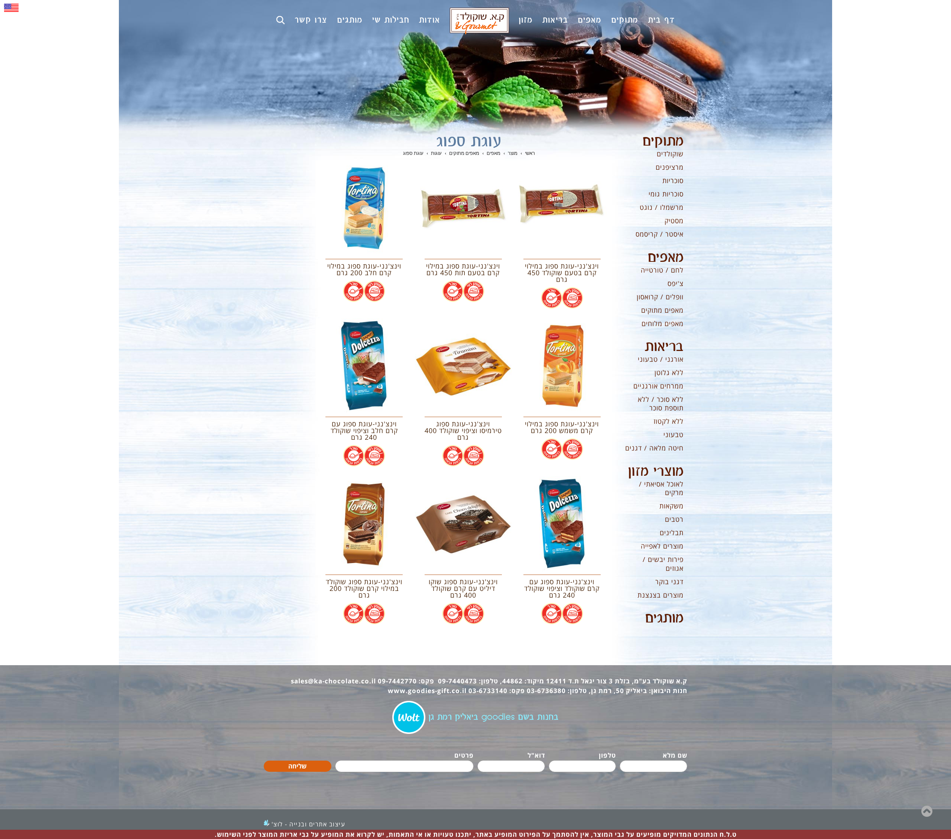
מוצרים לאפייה (662, 546)
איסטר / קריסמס (660, 234)
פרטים (464, 755)
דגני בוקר (669, 581)
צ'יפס (676, 283)
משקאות (671, 505)
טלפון (607, 755)
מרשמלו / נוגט (662, 207)
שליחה (297, 766)
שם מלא (675, 755)
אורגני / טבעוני (661, 359)
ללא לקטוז (668, 421)
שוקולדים (670, 153)
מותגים (664, 618)
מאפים (665, 257)
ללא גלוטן (669, 372)
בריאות (664, 346)
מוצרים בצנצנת (660, 595)
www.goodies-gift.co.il (427, 690)
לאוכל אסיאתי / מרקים (661, 488)
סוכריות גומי (666, 193)
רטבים (674, 519)
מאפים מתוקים (662, 310)
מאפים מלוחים (663, 323)
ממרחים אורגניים (658, 385)
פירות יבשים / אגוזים (663, 563)
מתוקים (663, 141)
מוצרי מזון (656, 471)
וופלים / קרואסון (660, 296)
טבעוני (673, 434)
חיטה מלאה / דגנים (654, 447)
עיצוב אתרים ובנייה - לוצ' (308, 824)
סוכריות (673, 180)
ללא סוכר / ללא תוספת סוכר (661, 403)
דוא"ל (536, 755)
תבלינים (672, 532)
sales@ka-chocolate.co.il (333, 681)
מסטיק (674, 220)
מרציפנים (670, 167)
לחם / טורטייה (662, 270)
